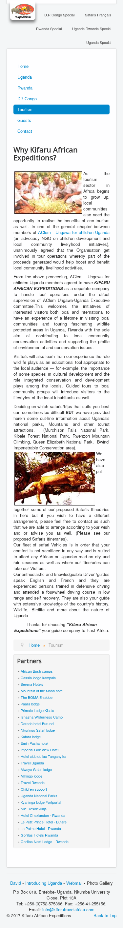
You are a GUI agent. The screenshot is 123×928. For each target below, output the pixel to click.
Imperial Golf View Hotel (39, 749)
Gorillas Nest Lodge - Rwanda (45, 841)
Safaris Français (98, 14)
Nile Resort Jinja (34, 808)
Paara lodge (30, 703)
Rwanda (24, 88)
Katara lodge (31, 736)
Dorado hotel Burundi (37, 723)
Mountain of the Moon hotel (42, 690)
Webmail (74, 883)
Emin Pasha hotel (34, 743)
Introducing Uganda (43, 883)
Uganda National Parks (39, 795)
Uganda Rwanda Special (91, 28)
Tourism (24, 109)
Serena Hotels (32, 684)
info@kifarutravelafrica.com (68, 909)
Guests (24, 120)
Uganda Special (98, 42)
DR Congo (27, 98)
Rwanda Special (49, 28)
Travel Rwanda (33, 782)
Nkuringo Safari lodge (38, 730)
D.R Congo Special (59, 14)
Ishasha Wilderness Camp (42, 717)
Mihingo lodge (31, 776)
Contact (24, 131)
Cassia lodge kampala (38, 677)
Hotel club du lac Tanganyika (43, 756)
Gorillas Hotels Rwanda (39, 835)
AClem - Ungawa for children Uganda (74, 232)
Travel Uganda (32, 762)
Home (23, 66)
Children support (34, 789)
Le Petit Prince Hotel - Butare (44, 821)
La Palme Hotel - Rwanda (41, 828)
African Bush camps (37, 671)
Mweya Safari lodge (36, 769)
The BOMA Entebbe (36, 697)
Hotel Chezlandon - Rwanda (43, 815)
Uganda (24, 77)
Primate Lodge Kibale (37, 710)
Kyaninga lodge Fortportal (41, 802)
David (15, 883)
